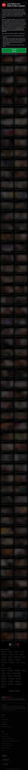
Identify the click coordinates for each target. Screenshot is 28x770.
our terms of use (22, 53)
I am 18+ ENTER (14, 50)
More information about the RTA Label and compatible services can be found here (13, 30)
